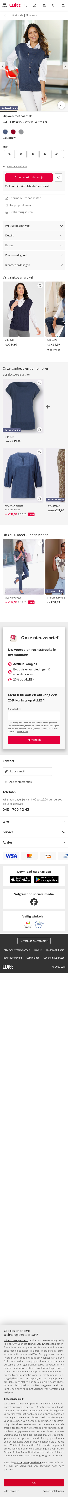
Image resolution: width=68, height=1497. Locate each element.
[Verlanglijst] (53, 5)
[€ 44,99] (23, 309)
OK (34, 1482)
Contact (8, 761)
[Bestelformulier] (44, 5)
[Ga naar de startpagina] (15, 5)
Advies (7, 842)
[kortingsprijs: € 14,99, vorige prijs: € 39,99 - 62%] (23, 566)
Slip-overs (31, 15)
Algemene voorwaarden (17, 949)
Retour (9, 245)
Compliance (32, 957)
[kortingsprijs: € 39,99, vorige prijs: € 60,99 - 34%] (23, 475)
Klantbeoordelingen (17, 265)
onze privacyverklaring (29, 1462)
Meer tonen (22, 731)
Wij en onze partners (16, 1340)
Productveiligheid (16, 255)
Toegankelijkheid (55, 949)
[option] (5, 131)
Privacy (38, 949)
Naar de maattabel (17, 166)
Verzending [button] (41, 121)
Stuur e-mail (16, 772)
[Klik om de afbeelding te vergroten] (61, 105)
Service (8, 832)
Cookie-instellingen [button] (54, 957)
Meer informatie (21, 1375)
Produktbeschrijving (17, 226)
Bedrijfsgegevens (12, 957)
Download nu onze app (34, 872)
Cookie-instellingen (53, 1491)
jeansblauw (9, 137)
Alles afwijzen (11, 1491)
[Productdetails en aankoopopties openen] (39, 429)
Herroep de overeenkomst (34, 940)
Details (9, 235)
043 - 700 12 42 (16, 809)
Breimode (17, 15)
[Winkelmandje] (63, 5)
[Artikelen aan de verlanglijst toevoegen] (59, 177)
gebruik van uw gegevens (42, 1343)
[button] (4, 5)
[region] (34, 1411)
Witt (6, 822)
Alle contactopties (20, 782)
